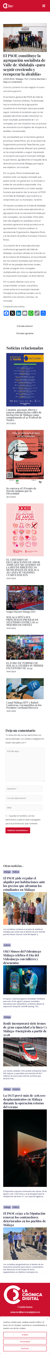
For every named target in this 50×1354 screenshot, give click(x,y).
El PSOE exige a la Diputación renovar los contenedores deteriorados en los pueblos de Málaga (24, 1219)
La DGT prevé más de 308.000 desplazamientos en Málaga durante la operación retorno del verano (24, 1101)
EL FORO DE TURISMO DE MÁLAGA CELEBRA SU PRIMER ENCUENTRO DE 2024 (24, 665)
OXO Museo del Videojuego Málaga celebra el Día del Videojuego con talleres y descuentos (22, 957)
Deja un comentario (12, 81)
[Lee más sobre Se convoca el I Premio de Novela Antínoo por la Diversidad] (25, 457)
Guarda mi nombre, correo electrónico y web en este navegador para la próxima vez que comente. (23, 819)
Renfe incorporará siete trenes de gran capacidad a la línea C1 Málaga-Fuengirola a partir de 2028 (25, 1029)
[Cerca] (47, 1318)
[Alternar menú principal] (44, 6)
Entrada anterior (25, 326)
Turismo (16, 1089)
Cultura (7, 945)
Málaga (19, 79)
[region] (25, 1335)
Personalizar (25, 1341)
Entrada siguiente (24, 333)
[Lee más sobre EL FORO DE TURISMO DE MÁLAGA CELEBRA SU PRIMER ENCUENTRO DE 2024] (25, 647)
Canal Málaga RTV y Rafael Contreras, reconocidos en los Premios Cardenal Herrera (23, 705)
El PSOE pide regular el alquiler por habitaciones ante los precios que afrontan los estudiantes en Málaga (24, 884)
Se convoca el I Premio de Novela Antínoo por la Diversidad (21, 491)
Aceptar (25, 1334)
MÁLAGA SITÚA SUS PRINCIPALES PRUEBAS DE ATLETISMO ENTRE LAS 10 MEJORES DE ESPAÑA (22, 620)
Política (16, 872)
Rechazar (25, 1348)
